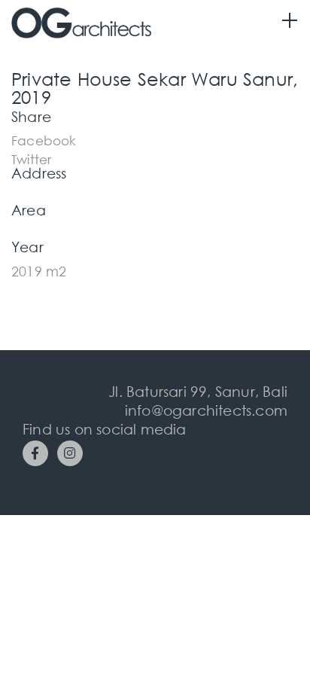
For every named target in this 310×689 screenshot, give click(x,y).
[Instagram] (70, 453)
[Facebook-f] (35, 453)
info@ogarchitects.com (206, 410)
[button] (44, 139)
